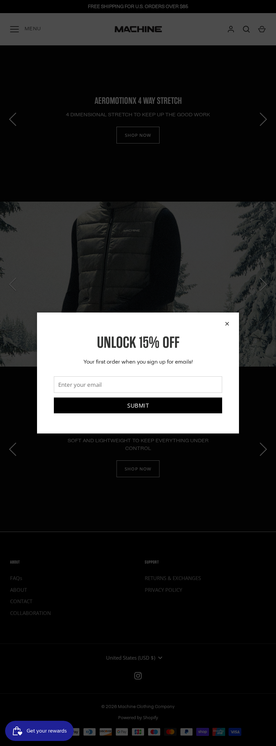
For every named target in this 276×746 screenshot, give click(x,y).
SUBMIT (138, 405)
